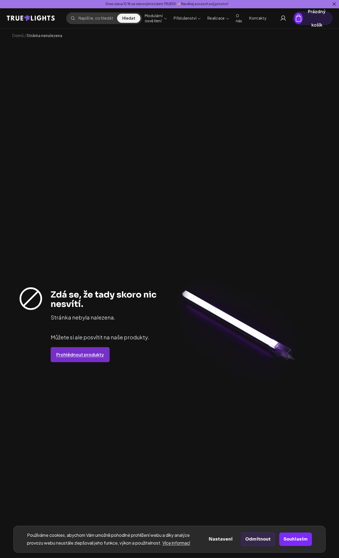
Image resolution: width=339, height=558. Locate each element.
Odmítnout (258, 539)
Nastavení (221, 539)
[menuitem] (156, 18)
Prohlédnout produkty (80, 354)
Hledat (128, 18)
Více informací (176, 543)
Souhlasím (296, 539)
